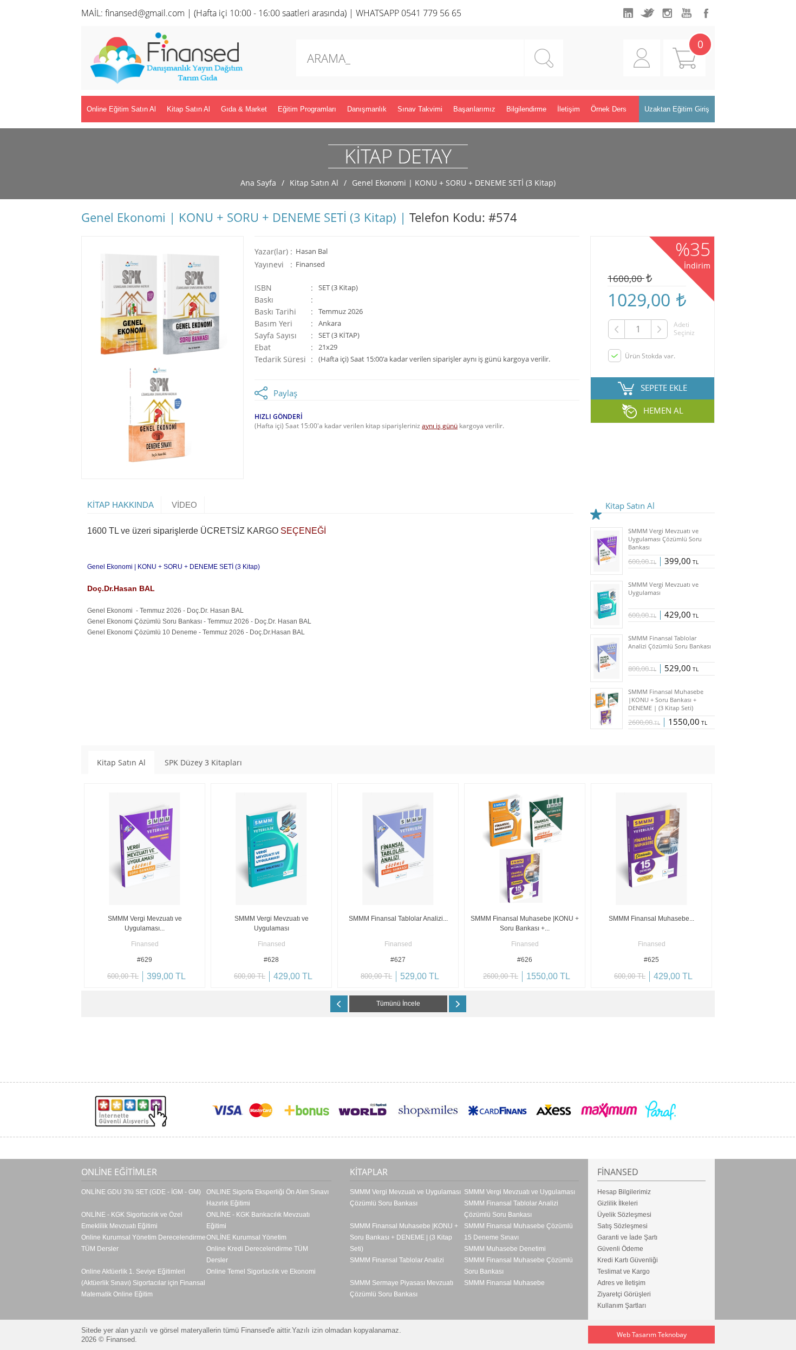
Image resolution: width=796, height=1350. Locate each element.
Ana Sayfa (258, 183)
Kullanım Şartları (621, 1305)
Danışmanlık (367, 109)
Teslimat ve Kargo (623, 1271)
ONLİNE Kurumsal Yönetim (246, 1237)
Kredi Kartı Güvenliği (627, 1260)
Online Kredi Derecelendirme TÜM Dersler (257, 1254)
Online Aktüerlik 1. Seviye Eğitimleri (133, 1271)
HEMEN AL (663, 410)
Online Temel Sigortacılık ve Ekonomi (261, 1271)
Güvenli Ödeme (620, 1249)
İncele (174, 979)
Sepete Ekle (114, 979)
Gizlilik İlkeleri (617, 1203)
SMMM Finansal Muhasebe (504, 1283)
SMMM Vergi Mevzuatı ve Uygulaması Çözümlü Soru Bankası (405, 1197)
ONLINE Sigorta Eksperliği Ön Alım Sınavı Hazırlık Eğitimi (267, 1197)
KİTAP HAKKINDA (120, 504)
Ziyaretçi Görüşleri (624, 1294)
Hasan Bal (312, 251)
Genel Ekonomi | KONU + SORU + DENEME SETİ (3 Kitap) (454, 183)
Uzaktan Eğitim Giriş (676, 109)
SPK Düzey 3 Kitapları (203, 762)
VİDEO (184, 504)
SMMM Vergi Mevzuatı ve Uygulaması (519, 1192)
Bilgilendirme (526, 109)
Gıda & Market (244, 109)
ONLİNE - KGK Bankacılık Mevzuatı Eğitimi (258, 1220)
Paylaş (285, 393)
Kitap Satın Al (188, 109)
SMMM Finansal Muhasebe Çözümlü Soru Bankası (518, 1265)
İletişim (568, 109)
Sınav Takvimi (419, 109)
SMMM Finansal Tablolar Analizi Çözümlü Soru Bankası (511, 1209)
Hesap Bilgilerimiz (624, 1192)
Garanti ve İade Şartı (627, 1237)
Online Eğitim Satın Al (121, 109)
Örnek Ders (609, 109)
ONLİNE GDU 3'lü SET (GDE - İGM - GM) (141, 1192)
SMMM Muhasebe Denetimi (505, 1249)
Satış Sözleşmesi (622, 1226)
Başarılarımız (474, 109)
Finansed (310, 264)
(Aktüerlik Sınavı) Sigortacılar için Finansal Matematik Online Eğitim (143, 1288)
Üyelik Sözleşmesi (624, 1214)
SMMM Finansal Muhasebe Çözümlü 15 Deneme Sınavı (518, 1231)
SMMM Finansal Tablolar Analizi (397, 1260)
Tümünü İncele (398, 1003)
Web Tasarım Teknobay (652, 1334)
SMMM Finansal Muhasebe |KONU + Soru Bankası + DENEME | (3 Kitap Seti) (404, 1237)
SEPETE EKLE (664, 387)
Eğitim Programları (307, 109)
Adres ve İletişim (621, 1283)
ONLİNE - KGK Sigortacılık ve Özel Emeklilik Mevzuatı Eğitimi (131, 1220)
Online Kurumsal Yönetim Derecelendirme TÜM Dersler (143, 1243)
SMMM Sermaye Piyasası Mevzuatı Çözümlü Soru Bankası (401, 1288)
